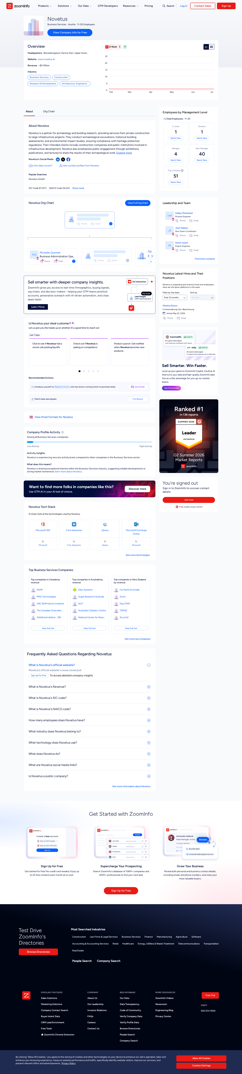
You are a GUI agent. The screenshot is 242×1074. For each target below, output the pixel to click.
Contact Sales (202, 5)
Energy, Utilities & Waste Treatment (156, 943)
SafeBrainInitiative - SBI (49, 617)
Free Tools (46, 1028)
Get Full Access (171, 388)
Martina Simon (170, 305)
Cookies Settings (201, 1065)
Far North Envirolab (129, 589)
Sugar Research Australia (91, 596)
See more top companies (137, 639)
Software (196, 936)
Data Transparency (129, 1004)
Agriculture (182, 936)
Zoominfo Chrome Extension (59, 1034)
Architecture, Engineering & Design (76, 83)
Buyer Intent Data (50, 1016)
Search (170, 5)
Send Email (140, 387)
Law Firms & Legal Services (104, 936)
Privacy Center (163, 1016)
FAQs (90, 1016)
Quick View (176, 138)
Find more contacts (205, 258)
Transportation (211, 943)
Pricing (149, 5)
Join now (188, 499)
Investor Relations (97, 1010)
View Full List (48, 628)
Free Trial (210, 995)
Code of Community (130, 1010)
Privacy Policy (69, 1063)
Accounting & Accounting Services (90, 943)
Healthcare (128, 943)
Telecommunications (189, 943)
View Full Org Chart (138, 203)
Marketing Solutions (51, 1004)
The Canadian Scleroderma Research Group (51, 610)
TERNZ (123, 610)
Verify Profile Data (129, 1022)
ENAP (40, 589)
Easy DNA (125, 603)
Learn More (38, 306)
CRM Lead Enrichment (52, 1022)
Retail (115, 943)
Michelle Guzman (50, 252)
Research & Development (43, 83)
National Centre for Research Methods (92, 617)
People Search (82, 961)
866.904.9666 (208, 1010)
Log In (183, 5)
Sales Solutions (49, 998)
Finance (149, 936)
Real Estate (78, 950)
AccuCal (124, 617)
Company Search (108, 961)
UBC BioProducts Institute (50, 603)
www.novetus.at (46, 59)
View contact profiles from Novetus (80, 165)
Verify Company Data (131, 1016)
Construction (61, 77)
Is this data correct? (42, 165)
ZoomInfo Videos (164, 998)
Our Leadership (95, 1004)
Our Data (124, 998)
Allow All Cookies (201, 1058)
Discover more (137, 488)
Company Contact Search (54, 1010)
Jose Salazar (181, 228)
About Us (92, 998)
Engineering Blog (164, 1010)
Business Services (39, 77)
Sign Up (226, 5)
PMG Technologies (46, 596)
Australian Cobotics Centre (92, 610)
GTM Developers (108, 5)
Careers (91, 1022)
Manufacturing (164, 936)
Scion (123, 596)
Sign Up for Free (121, 890)
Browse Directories (38, 951)
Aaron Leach (181, 242)
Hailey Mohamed (184, 213)
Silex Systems (85, 589)
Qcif (80, 603)
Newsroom (161, 1004)
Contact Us (93, 1028)
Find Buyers (138, 399)
